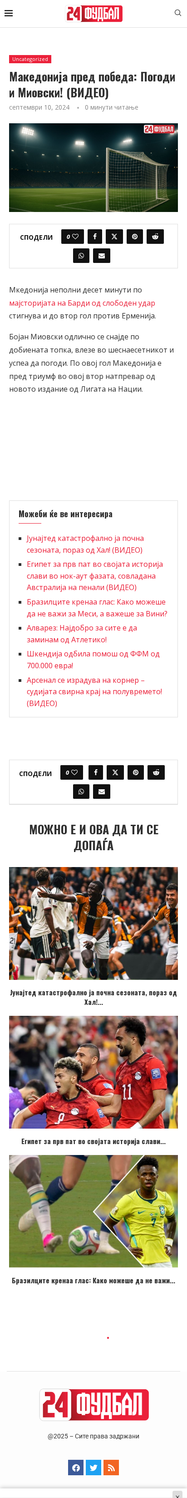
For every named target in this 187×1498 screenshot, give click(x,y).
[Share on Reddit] (155, 236)
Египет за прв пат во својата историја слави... (93, 1141)
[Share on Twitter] (114, 236)
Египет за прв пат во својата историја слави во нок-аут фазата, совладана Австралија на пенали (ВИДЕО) (95, 575)
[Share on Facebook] (95, 236)
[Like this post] (75, 236)
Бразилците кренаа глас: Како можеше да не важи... (93, 1280)
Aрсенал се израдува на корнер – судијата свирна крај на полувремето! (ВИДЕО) (94, 691)
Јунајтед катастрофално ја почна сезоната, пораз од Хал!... (93, 997)
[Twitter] (93, 1467)
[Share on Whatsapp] (81, 255)
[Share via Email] (101, 255)
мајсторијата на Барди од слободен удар (82, 303)
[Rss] (111, 1467)
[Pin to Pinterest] (135, 236)
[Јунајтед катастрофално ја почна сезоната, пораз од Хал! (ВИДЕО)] (93, 923)
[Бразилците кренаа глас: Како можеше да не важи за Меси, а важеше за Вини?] (93, 1211)
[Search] (177, 14)
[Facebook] (76, 1467)
